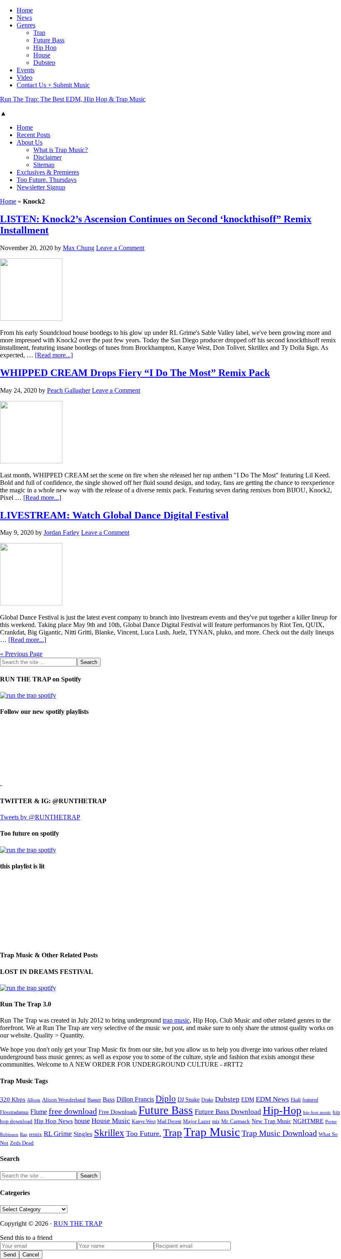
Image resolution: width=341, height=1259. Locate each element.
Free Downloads (118, 1112)
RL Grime (58, 1134)
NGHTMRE (308, 1121)
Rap (23, 1134)
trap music (176, 1020)
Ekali (296, 1100)
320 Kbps (12, 1099)
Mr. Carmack (235, 1121)
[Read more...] (54, 355)
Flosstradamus (14, 1112)
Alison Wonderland (64, 1100)
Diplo (166, 1099)
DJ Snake (189, 1100)
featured (310, 1100)
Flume (38, 1111)
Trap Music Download (279, 1133)
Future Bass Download (228, 1112)
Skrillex (109, 1133)
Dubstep (227, 1099)
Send (9, 1255)
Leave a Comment (120, 247)
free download (73, 1111)
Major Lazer (196, 1121)
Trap (172, 1132)
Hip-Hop (282, 1110)
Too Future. (143, 1133)
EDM (247, 1100)
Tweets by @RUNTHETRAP (40, 817)
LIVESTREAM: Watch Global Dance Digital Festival (114, 515)
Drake (207, 1100)
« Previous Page (21, 653)
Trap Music (212, 1132)
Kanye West (144, 1121)
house (82, 1120)
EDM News (272, 1099)
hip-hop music (317, 1112)
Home (8, 201)
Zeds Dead (22, 1143)
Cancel (30, 1255)
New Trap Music (271, 1121)
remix (35, 1134)
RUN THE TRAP (78, 1223)
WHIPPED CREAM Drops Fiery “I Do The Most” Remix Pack (135, 372)
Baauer (94, 1100)
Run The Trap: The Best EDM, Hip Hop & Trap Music (73, 99)
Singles (83, 1133)
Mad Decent (169, 1121)
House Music (110, 1121)
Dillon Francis (135, 1099)
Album (33, 1100)
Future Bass (165, 1110)
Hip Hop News (53, 1120)
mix (216, 1121)
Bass (109, 1099)
